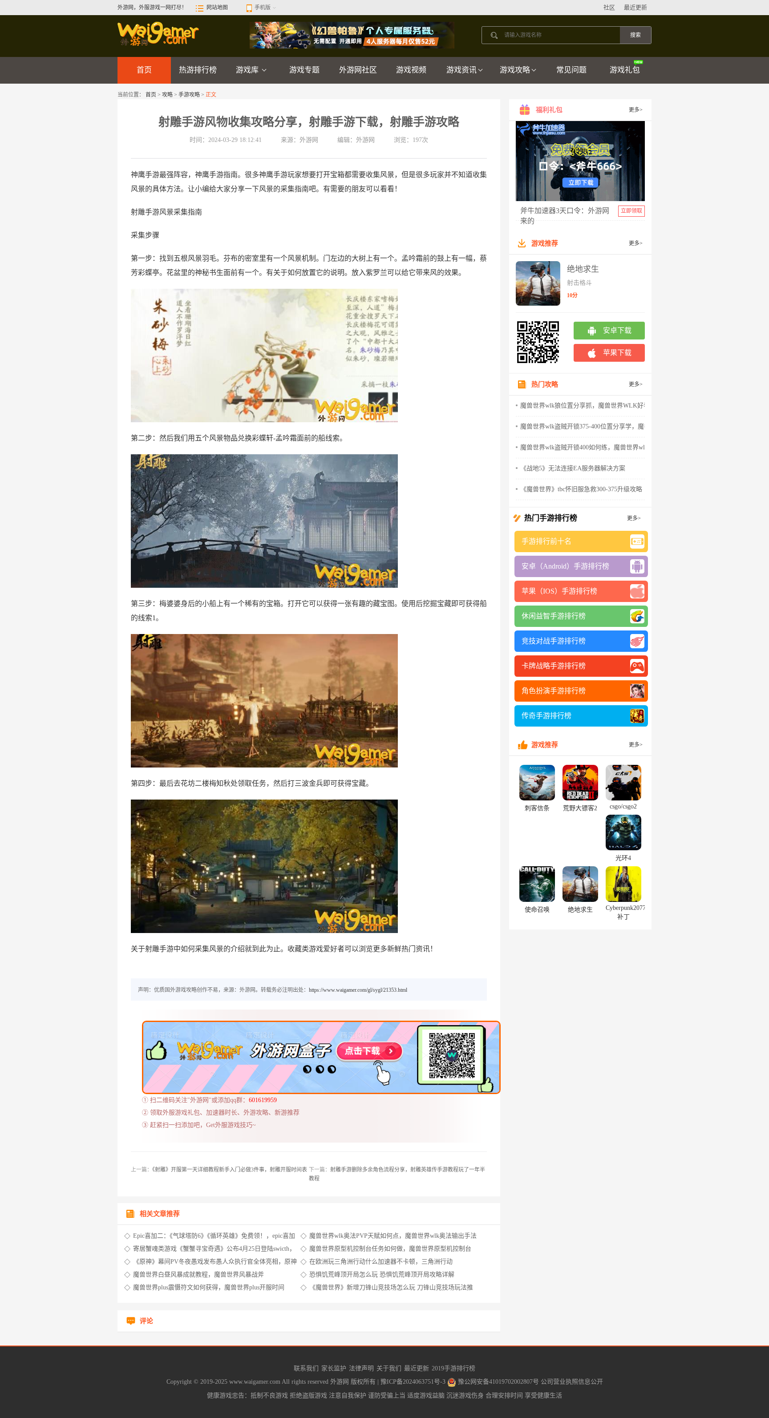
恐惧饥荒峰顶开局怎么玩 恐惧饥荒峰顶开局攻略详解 (381, 1274)
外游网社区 (358, 70)
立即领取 (631, 211)
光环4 (623, 858)
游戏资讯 (461, 70)
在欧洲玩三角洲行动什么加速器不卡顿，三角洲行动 (381, 1261)
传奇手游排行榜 (546, 715)
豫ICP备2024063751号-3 (413, 1381)
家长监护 (333, 1368)
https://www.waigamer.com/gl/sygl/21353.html (358, 990)
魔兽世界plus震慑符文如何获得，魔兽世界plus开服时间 (208, 1287)
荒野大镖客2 (580, 808)
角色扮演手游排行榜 (554, 691)
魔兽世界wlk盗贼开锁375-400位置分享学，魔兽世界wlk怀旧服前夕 (611, 426)
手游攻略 (189, 95)
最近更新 (635, 7)
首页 (144, 70)
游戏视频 (411, 70)
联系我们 (306, 1368)
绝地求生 (583, 269)
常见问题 (571, 70)
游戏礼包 (625, 70)
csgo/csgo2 (623, 806)
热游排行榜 (198, 70)
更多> (636, 110)
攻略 (167, 95)
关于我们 (388, 1368)
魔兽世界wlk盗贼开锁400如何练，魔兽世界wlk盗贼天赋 (596, 447)
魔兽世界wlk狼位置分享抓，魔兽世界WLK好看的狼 (591, 405)
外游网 (340, 1381)
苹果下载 (617, 352)
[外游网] (159, 33)
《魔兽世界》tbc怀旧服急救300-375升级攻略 (581, 489)
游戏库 (248, 70)
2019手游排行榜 (453, 1368)
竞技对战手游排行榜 (554, 641)
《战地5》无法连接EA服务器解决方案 (572, 468)
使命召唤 (537, 909)
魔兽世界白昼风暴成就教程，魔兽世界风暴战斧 (198, 1274)
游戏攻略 (515, 70)
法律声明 (361, 1368)
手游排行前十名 (546, 541)
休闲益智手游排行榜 (554, 616)
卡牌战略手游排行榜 (554, 666)
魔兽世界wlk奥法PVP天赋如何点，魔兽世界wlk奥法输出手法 (393, 1235)
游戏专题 (304, 70)
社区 (609, 7)
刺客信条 (537, 808)
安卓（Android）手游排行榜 (565, 566)
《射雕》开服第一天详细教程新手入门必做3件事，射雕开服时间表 (229, 1170)
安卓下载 (617, 330)
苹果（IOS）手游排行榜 (559, 591)
